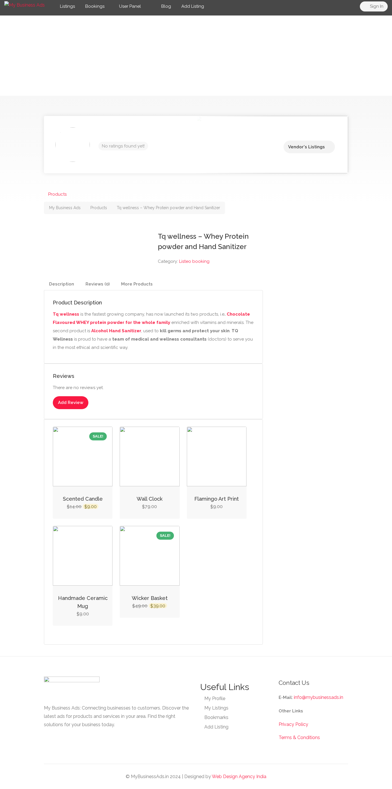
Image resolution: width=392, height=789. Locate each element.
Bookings (94, 6)
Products (57, 194)
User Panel (130, 6)
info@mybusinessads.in (318, 697)
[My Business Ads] (24, 4)
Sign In (376, 6)
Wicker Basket (150, 598)
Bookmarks (216, 717)
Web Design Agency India (239, 776)
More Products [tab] (137, 284)
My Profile (214, 698)
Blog (165, 6)
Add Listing (192, 6)
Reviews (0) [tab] (98, 284)
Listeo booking (194, 261)
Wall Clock (149, 499)
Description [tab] (61, 284)
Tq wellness (66, 314)
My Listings (216, 708)
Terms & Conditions (299, 737)
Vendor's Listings (306, 146)
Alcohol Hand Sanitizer (116, 330)
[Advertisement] (196, 55)
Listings (67, 6)
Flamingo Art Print (216, 499)
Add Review (70, 402)
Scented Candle (83, 499)
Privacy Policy (293, 724)
